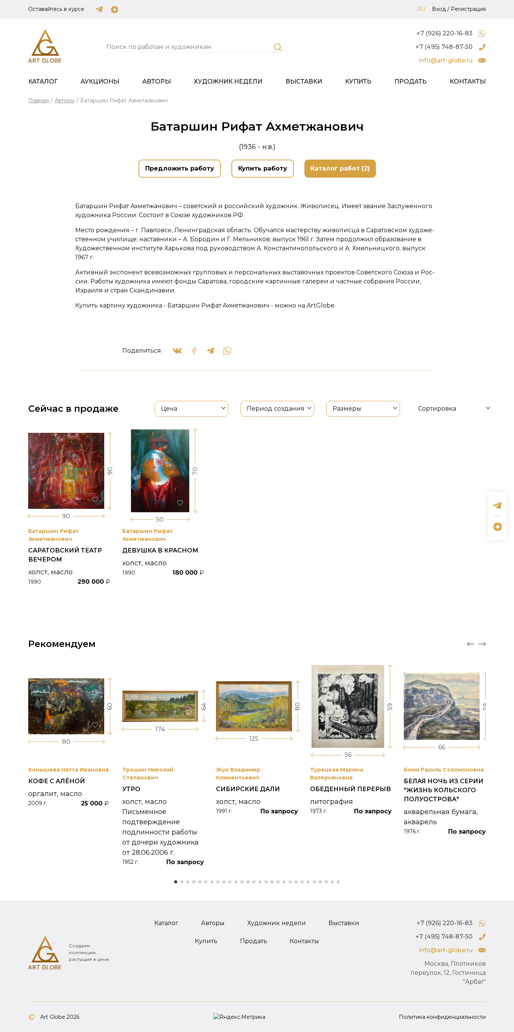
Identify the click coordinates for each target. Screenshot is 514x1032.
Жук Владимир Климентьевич (238, 773)
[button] (470, 644)
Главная (38, 100)
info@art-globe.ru (446, 60)
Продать (410, 81)
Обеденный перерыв (350, 789)
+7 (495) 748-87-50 (444, 46)
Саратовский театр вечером (65, 555)
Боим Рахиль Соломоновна (444, 769)
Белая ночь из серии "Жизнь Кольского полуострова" (444, 790)
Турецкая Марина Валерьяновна (336, 773)
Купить (358, 81)
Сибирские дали (248, 789)
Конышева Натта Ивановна (68, 769)
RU (421, 9)
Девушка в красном (160, 550)
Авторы (156, 81)
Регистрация (468, 9)
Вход (439, 9)
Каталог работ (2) (340, 168)
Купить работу (262, 168)
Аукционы (100, 81)
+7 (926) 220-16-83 (445, 33)
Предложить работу (179, 168)
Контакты (468, 81)
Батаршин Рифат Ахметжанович (53, 535)
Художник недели (228, 81)
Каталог (43, 81)
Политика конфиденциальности (442, 1017)
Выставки (304, 81)
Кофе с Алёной (56, 781)
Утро (131, 789)
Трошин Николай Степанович (147, 773)
